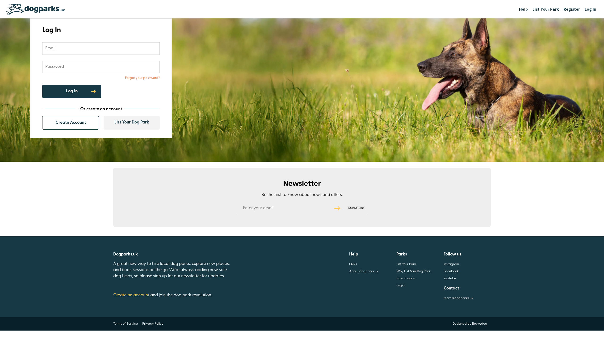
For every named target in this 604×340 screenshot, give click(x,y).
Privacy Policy (153, 324)
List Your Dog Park (131, 122)
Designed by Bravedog (470, 324)
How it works (405, 278)
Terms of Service (125, 324)
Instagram (451, 264)
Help (523, 9)
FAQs (353, 264)
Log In (590, 9)
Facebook (451, 271)
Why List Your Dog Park (413, 271)
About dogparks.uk (363, 271)
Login (400, 285)
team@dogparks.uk (458, 298)
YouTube (450, 278)
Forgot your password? (142, 78)
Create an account (131, 295)
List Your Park (546, 9)
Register (572, 9)
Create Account (70, 123)
